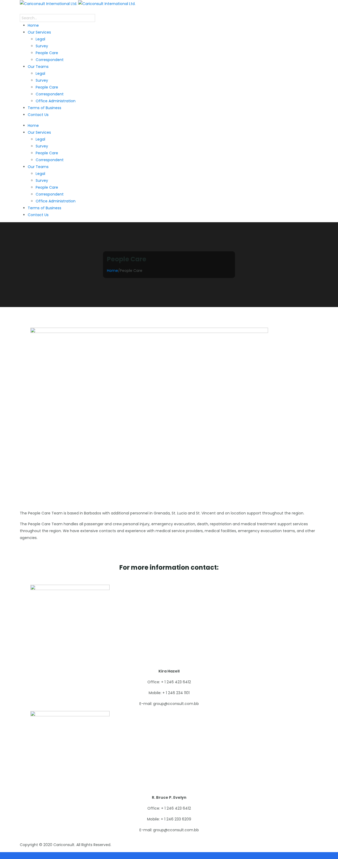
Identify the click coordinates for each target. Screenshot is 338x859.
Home (112, 270)
